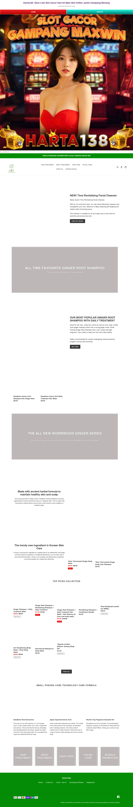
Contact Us (49, 782)
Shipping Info (90, 782)
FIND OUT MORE (77, 221)
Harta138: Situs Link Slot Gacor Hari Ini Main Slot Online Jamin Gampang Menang (87, 802)
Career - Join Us (61, 782)
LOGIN (33, 12)
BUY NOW (75, 347)
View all (66, 671)
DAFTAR (100, 12)
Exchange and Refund (76, 782)
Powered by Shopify (114, 802)
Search (40, 782)
